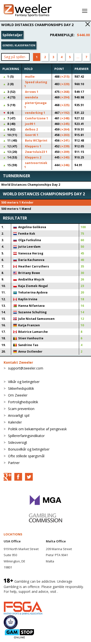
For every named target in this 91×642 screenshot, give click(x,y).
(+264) (64, 129)
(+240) (64, 157)
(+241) (64, 140)
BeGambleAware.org (20, 596)
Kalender (15, 422)
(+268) (64, 92)
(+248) (64, 118)
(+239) (64, 146)
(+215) (64, 77)
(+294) (64, 97)
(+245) (64, 124)
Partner (14, 462)
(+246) (64, 165)
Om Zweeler (17, 395)
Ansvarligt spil (18, 415)
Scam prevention (21, 408)
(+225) (64, 105)
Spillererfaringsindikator (26, 435)
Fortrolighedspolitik (23, 402)
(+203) (64, 135)
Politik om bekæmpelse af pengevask (37, 429)
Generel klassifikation (18, 45)
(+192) (64, 113)
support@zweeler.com (25, 368)
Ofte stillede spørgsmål (26, 456)
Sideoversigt (17, 442)
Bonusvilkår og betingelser (29, 449)
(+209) (64, 152)
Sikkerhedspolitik (21, 388)
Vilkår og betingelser (24, 381)
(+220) (64, 84)
